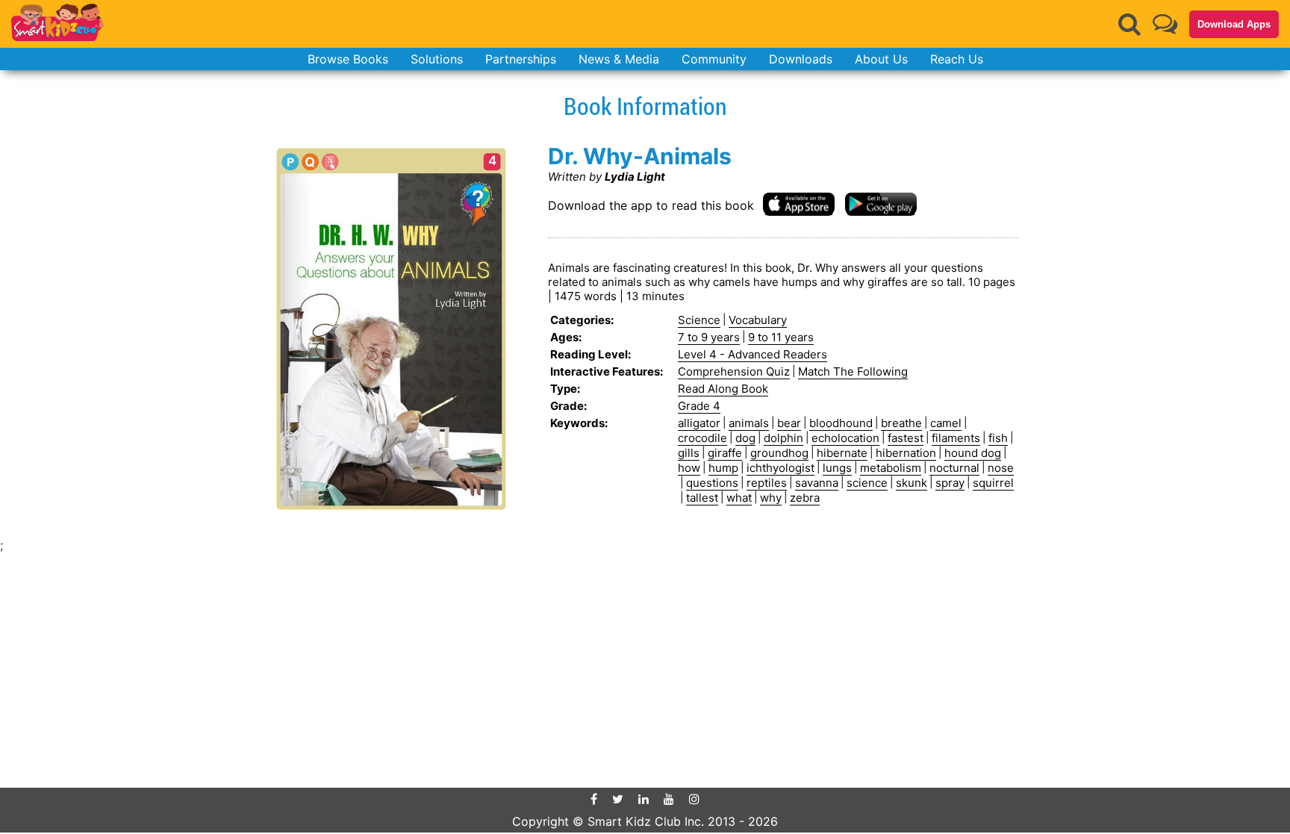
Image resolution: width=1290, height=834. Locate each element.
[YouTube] (669, 798)
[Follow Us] (1165, 23)
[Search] (1129, 24)
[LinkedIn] (643, 798)
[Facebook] (594, 798)
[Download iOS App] (798, 203)
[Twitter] (617, 798)
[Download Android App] (881, 203)
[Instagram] (694, 798)
